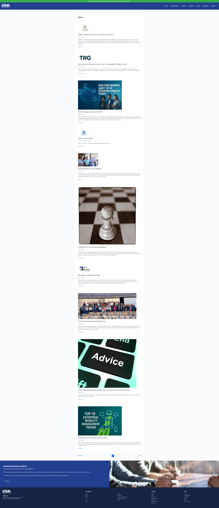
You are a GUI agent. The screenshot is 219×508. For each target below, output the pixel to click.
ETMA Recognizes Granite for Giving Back (92, 438)
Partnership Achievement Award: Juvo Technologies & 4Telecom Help (102, 64)
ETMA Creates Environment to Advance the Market (96, 34)
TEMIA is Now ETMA (85, 138)
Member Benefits (175, 6)
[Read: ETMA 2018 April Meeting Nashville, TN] (107, 305)
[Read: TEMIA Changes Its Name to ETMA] (100, 95)
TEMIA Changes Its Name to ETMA (90, 112)
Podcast (183, 6)
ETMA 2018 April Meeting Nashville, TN (91, 321)
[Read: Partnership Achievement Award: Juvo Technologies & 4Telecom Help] (85, 57)
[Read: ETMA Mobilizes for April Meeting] (88, 159)
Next (140, 455)
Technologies (205, 6)
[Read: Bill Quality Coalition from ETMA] (85, 268)
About (166, 6)
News (79, 37)
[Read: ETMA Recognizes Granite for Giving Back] (100, 420)
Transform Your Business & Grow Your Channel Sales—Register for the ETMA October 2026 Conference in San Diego (109, 1)
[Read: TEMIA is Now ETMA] (83, 132)
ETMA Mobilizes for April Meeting (89, 169)
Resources (191, 6)
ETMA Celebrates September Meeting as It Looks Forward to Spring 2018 (103, 390)
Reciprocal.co (17, 498)
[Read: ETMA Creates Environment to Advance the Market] (85, 28)
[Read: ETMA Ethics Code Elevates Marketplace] (107, 215)
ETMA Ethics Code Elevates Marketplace (92, 247)
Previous (79, 455)
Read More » (80, 46)
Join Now (213, 6)
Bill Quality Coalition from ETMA (89, 275)
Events (198, 6)
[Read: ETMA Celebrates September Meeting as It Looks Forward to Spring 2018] (107, 363)
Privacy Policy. (11, 498)
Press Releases (84, 140)
